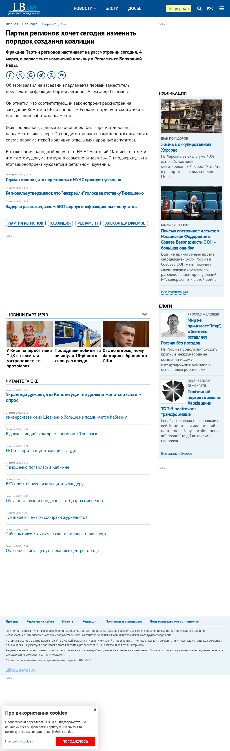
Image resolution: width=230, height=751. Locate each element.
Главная (12, 24)
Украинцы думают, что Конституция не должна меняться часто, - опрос (73, 397)
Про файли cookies (19, 741)
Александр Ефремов (125, 223)
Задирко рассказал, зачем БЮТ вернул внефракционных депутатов (71, 206)
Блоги (112, 8)
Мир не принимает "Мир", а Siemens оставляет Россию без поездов (191, 331)
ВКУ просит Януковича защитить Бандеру (44, 484)
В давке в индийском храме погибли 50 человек (51, 434)
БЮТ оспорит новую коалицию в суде (41, 450)
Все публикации (174, 291)
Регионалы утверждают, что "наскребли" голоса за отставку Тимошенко (75, 193)
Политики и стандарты (124, 621)
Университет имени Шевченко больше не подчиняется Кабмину (66, 417)
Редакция (89, 621)
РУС (210, 8)
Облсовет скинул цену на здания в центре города (52, 550)
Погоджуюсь (75, 741)
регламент (87, 223)
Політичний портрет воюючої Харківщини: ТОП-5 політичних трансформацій (191, 403)
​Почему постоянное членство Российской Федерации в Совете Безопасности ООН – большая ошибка (190, 239)
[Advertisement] (78, 270)
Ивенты (68, 621)
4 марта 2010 (50, 24)
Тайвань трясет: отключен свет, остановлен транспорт (56, 534)
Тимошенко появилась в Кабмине (37, 467)
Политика (30, 24)
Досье (134, 8)
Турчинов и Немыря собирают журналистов (47, 517)
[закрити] (95, 709)
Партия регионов (25, 223)
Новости (83, 8)
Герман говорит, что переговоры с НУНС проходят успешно (63, 180)
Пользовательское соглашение (174, 621)
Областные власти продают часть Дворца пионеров (54, 501)
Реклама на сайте (40, 621)
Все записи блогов (176, 453)
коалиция (60, 223)
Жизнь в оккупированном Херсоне (186, 147)
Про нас (12, 621)
